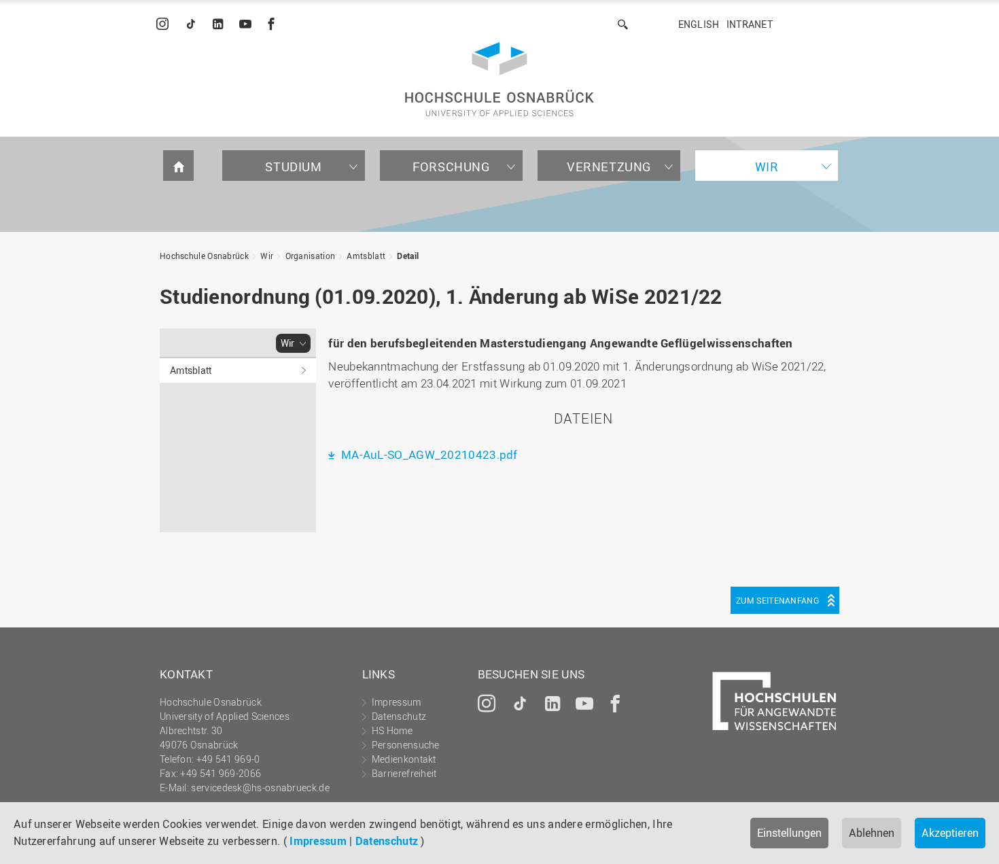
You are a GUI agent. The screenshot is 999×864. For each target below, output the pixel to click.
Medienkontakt (404, 759)
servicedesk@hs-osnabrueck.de (260, 787)
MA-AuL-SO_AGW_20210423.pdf (427, 454)
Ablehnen (871, 832)
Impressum (318, 840)
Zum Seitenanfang (777, 600)
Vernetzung (609, 166)
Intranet (749, 24)
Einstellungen (789, 832)
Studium (293, 166)
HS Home (392, 730)
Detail (408, 255)
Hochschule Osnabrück (204, 255)
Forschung (451, 166)
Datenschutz (386, 840)
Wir (767, 166)
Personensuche (406, 744)
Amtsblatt (366, 255)
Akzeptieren (950, 832)
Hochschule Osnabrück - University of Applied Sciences (499, 79)
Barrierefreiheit (404, 773)
